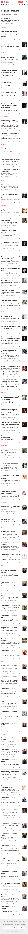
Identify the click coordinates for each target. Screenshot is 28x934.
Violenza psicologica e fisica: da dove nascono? (10, 771)
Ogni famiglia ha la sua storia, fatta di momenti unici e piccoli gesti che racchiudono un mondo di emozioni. (10, 385)
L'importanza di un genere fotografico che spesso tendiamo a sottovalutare (10, 126)
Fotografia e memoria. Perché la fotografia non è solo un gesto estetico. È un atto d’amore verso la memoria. (10, 137)
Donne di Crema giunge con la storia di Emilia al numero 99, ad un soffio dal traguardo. (10, 598)
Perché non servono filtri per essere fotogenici (9, 436)
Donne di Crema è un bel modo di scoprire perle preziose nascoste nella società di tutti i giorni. (10, 849)
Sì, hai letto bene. (5, 330)
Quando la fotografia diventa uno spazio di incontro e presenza (10, 84)
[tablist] (9, 14)
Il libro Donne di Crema (7, 519)
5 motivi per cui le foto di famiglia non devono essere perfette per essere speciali (10, 397)
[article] (14, 22)
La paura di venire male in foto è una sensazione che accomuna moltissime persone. (10, 428)
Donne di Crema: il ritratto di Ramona (9, 738)
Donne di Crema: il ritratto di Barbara (9, 798)
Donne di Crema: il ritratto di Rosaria (9, 857)
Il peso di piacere (6, 184)
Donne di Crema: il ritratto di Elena (9, 712)
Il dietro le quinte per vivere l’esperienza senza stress (10, 282)
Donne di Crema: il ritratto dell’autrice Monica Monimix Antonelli (9, 570)
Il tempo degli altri (6, 18)
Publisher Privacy (17, 921)
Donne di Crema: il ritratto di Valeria (9, 872)
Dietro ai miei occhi (6, 43)
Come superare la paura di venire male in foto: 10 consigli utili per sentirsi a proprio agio (10, 424)
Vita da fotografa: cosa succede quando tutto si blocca (10, 56)
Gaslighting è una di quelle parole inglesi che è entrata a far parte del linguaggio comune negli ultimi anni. (10, 495)
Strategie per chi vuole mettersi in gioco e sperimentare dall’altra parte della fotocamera (10, 319)
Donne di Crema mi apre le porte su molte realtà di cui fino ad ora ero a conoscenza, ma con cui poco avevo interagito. (9, 727)
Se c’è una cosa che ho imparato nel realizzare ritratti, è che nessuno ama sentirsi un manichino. (9, 246)
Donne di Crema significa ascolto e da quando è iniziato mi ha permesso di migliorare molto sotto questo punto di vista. (10, 742)
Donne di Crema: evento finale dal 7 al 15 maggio (10, 555)
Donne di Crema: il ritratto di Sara (10, 605)
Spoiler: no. (3, 150)
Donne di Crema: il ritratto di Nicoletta (9, 907)
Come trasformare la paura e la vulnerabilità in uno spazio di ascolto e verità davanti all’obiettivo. (10, 109)
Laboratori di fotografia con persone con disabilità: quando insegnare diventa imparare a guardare (10, 45)
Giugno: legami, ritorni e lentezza (10, 159)
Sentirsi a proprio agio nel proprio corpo (10, 269)
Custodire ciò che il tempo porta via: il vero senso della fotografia (10, 134)
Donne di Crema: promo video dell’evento (9, 543)
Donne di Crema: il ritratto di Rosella (9, 895)
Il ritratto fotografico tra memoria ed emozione (10, 449)
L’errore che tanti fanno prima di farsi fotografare (10, 219)
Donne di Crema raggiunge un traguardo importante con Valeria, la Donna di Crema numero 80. (10, 875)
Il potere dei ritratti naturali (7, 439)
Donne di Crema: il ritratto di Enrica (9, 689)
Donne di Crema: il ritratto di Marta (9, 628)
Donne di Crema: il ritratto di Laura (9, 677)
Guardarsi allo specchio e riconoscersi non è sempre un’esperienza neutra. (10, 342)
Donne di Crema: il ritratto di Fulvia (9, 809)
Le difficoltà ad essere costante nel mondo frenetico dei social (9, 173)
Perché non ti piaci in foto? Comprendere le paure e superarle (8, 352)
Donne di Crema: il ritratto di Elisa (10, 749)
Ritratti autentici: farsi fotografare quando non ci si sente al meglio (9, 105)
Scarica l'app (21, 927)
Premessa (3, 509)
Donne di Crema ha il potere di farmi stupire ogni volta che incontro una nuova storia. (9, 826)
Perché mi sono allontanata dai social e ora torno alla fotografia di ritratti (10, 477)
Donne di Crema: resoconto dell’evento (9, 531)
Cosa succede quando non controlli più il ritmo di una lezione (10, 20)
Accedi (25, 2)
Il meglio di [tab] (8, 14)
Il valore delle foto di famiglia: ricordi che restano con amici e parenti (10, 121)
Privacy (9, 924)
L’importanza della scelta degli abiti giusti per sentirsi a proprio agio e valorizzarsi (10, 304)
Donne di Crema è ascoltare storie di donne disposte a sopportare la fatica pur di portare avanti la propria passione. (10, 669)
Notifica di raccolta (21, 924)
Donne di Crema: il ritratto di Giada (9, 700)
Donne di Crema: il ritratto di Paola (9, 651)
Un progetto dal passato (8, 290)
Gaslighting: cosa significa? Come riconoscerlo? (9, 492)
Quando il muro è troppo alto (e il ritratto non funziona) (10, 257)
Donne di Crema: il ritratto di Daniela (9, 724)
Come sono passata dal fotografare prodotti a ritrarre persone (9, 234)
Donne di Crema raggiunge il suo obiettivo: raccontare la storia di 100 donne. (9, 586)
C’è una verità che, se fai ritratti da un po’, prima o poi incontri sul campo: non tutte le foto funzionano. (10, 261)
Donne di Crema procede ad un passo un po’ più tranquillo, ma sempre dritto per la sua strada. (10, 801)
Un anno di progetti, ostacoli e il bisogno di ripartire (10, 60)
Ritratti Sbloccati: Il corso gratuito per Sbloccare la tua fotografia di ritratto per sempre (10, 368)
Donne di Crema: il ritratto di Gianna (9, 616)
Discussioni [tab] (15, 14)
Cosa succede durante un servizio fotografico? (8, 279)
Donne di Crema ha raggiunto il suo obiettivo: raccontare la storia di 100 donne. (9, 574)
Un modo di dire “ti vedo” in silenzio (8, 231)
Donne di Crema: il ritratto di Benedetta (9, 639)
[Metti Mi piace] (2, 79)
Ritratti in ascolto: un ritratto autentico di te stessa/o (9, 71)
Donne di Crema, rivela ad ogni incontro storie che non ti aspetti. (10, 704)
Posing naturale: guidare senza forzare (10, 243)
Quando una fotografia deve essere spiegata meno (9, 32)
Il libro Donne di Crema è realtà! (8, 521)
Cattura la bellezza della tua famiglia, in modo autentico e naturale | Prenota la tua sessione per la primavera (10, 381)
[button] (2, 4)
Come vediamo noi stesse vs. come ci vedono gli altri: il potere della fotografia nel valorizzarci (10, 338)
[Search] (25, 14)
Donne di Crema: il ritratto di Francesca (9, 846)
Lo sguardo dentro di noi (8, 209)
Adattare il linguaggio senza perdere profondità (9, 35)
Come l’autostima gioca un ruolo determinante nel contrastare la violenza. (10, 775)
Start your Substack (10, 927)
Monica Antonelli (10, 23)
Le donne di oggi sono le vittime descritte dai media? (8, 887)
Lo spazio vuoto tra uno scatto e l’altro (10, 195)
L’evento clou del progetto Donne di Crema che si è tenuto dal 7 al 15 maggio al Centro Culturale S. (10, 535)
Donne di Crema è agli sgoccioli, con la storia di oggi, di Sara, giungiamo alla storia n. (10, 608)
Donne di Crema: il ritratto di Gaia (10, 823)
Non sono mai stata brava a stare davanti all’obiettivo (10, 327)
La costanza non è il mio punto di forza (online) (10, 170)
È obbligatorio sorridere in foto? (10, 148)
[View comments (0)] (8, 25)
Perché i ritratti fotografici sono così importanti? (10, 464)
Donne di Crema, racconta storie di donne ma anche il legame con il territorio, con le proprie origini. (9, 692)
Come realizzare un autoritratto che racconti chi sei (10, 315)
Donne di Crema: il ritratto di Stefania (9, 583)
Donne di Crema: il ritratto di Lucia (9, 665)
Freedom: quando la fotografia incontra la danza (10, 292)
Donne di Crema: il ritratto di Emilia (9, 594)
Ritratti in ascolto (6, 82)
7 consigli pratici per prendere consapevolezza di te (9, 786)
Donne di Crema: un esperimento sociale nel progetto (10, 507)
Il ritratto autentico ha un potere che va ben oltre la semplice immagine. (10, 415)
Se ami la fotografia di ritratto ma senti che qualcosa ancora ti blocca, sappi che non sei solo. (10, 372)
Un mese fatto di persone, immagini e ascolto (10, 162)
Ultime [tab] (3, 14)
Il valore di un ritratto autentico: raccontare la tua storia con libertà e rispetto (10, 411)
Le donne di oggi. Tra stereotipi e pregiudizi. (10, 884)
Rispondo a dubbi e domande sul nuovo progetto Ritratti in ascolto (10, 74)
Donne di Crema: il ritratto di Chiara (9, 760)
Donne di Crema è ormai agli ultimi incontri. (9, 631)
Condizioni (13, 924)
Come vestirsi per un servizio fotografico (9, 301)
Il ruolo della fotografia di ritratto (9, 272)
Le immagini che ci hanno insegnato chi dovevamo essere (10, 93)
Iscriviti (20, 2)
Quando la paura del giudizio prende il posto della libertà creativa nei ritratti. (10, 186)
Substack (7, 931)
